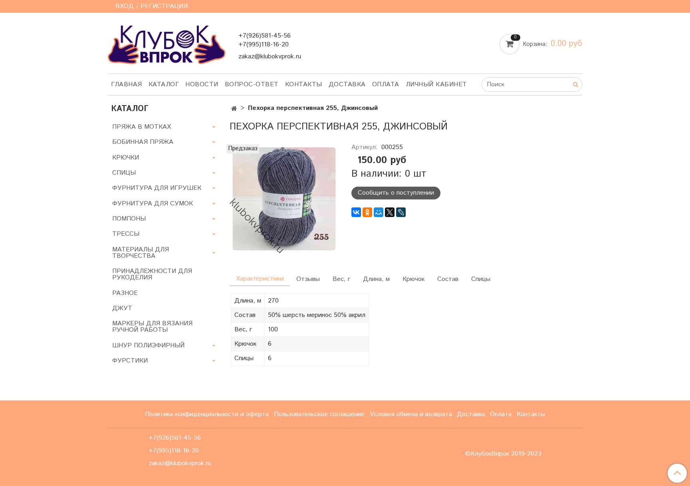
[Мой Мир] (378, 212)
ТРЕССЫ (125, 234)
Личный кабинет (436, 84)
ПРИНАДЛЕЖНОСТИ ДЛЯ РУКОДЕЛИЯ (152, 274)
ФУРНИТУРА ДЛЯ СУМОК (152, 203)
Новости (201, 84)
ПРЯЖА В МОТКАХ (141, 126)
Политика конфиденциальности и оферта (207, 414)
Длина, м (376, 279)
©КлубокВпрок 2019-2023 (503, 454)
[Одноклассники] (367, 212)
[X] (390, 212)
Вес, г (341, 279)
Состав (447, 279)
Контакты (303, 84)
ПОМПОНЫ (129, 218)
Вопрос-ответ (252, 84)
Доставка (347, 84)
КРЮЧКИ (125, 157)
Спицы (480, 279)
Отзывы (308, 279)
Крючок (413, 279)
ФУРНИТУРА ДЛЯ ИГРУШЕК (156, 188)
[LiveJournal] (401, 212)
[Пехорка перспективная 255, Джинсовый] (284, 198)
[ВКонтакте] (356, 212)
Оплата (385, 84)
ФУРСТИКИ (130, 360)
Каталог (164, 84)
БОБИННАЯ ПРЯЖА (142, 142)
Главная (126, 84)
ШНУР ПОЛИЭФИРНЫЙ (148, 345)
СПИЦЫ (124, 172)
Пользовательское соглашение (319, 414)
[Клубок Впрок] (167, 45)
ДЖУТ (122, 308)
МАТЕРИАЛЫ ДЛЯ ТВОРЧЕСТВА (140, 253)
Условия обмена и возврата (411, 414)
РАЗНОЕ (125, 293)
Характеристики (260, 278)
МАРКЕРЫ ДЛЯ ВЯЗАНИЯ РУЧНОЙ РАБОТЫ (152, 327)
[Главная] (234, 109)
